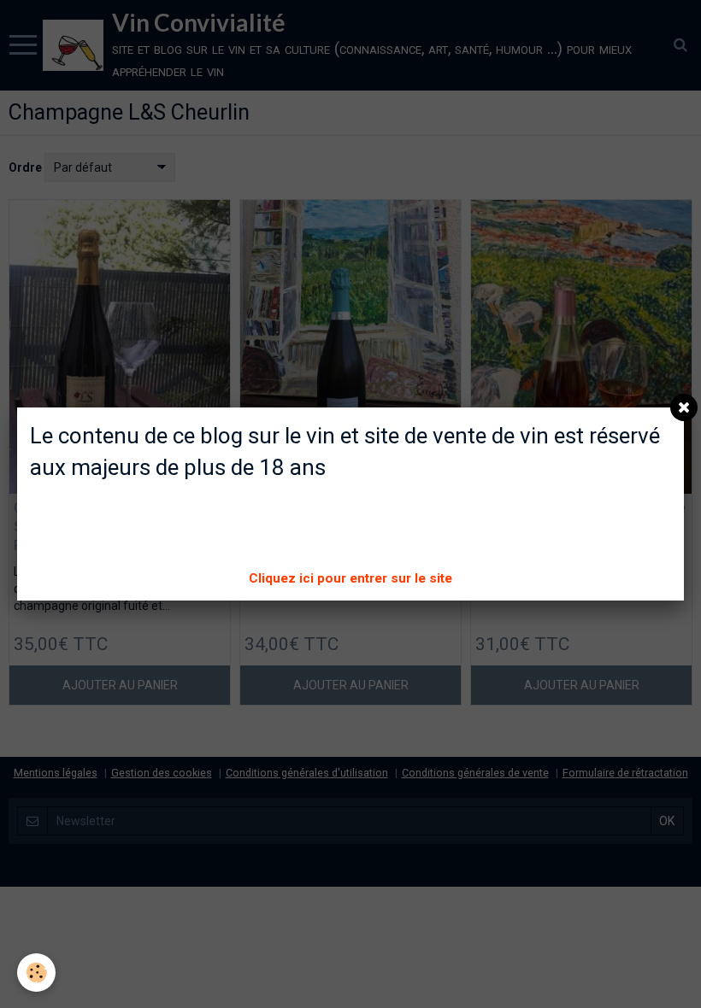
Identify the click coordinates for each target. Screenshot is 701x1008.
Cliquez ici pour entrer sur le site (350, 578)
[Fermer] (684, 407)
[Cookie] (36, 972)
